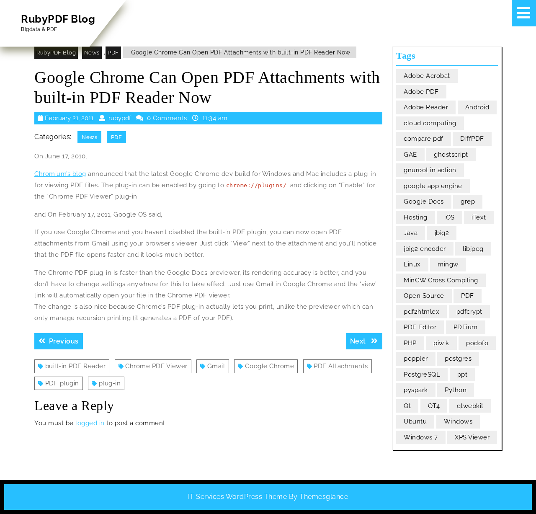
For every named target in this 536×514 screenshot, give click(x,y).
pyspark (416, 390)
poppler (416, 358)
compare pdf (423, 138)
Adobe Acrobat (427, 76)
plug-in (110, 383)
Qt (407, 406)
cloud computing (430, 123)
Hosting (416, 217)
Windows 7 (421, 437)
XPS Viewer (472, 437)
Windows (458, 421)
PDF (113, 52)
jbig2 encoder (425, 249)
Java (410, 233)
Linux (412, 264)
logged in (90, 423)
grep (468, 201)
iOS (449, 217)
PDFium (466, 327)
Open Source (424, 296)
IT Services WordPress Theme (237, 497)
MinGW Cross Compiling (441, 280)
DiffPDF (472, 138)
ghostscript (451, 154)
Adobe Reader (426, 107)
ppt (462, 374)
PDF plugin (62, 383)
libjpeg (473, 249)
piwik (441, 343)
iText (479, 217)
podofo (477, 343)
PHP (410, 343)
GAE (410, 154)
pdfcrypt (469, 311)
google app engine (433, 186)
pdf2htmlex (421, 311)
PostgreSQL (422, 374)
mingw (448, 264)
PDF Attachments (341, 366)
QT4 (434, 406)
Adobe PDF (421, 92)
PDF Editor (420, 327)
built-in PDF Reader (75, 366)
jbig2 (442, 233)
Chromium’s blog (60, 174)
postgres (458, 358)
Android (477, 107)
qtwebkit (470, 406)
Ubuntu (415, 421)
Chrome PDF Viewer (156, 366)
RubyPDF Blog (58, 19)
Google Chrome (269, 366)
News (92, 52)
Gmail (216, 366)
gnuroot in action (430, 170)
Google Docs (424, 201)
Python (455, 390)
